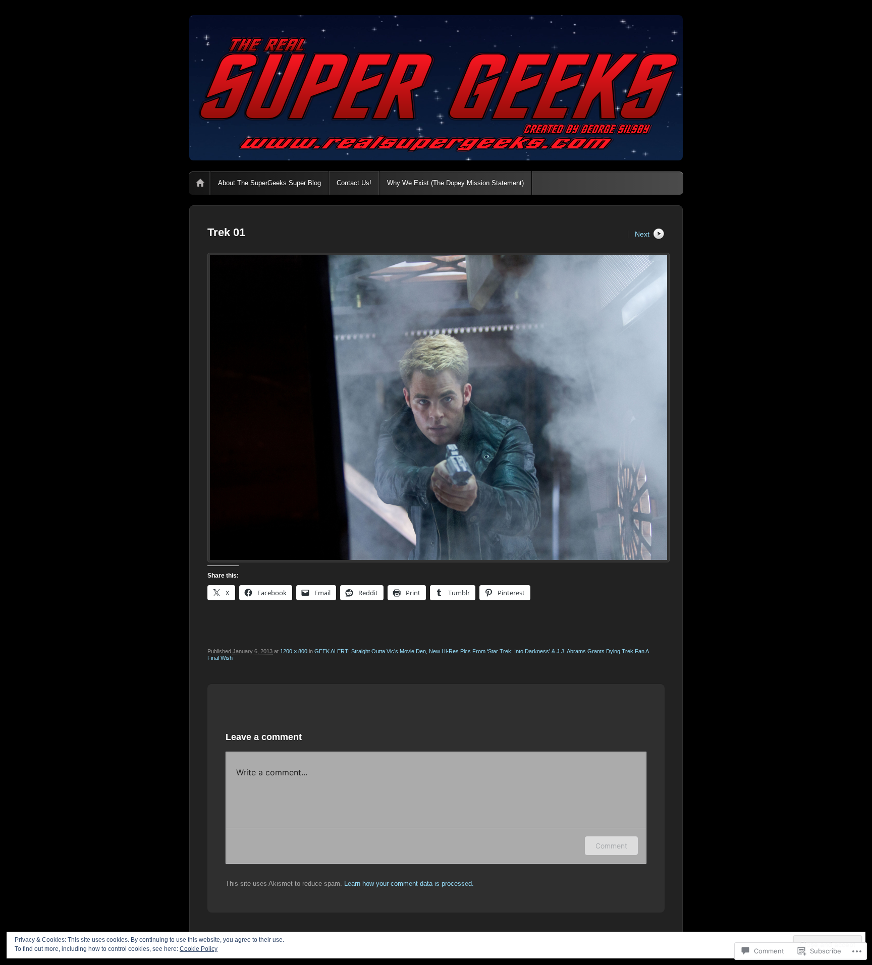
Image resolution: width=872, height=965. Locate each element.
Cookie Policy (198, 948)
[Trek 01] (436, 407)
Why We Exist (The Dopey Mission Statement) (455, 183)
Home (200, 183)
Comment (611, 845)
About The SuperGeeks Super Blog (269, 183)
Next (642, 234)
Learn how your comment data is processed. (409, 883)
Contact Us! (354, 183)
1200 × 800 (293, 651)
